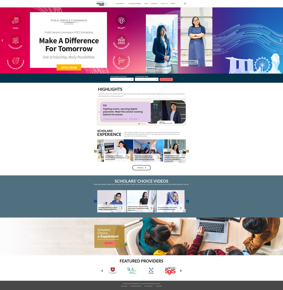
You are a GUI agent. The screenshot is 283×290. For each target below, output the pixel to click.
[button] (185, 4)
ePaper (173, 3)
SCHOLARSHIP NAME (141, 76)
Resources (154, 3)
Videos (146, 3)
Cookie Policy (159, 286)
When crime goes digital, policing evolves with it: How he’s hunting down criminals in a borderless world (107, 157)
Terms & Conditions (148, 286)
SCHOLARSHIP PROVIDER (118, 76)
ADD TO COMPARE (166, 79)
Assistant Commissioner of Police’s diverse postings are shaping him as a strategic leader (167, 208)
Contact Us (164, 3)
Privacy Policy (124, 286)
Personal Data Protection (135, 286)
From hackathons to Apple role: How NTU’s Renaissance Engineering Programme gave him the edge (167, 157)
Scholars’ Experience (135, 3)
